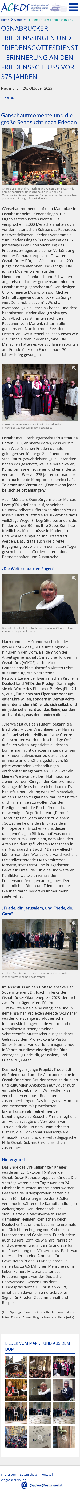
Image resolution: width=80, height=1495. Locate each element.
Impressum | (10, 1474)
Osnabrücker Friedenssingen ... (52, 20)
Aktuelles (19, 20)
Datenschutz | (30, 1474)
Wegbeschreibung (13, 1480)
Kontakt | (46, 1474)
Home (5, 20)
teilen (10, 98)
